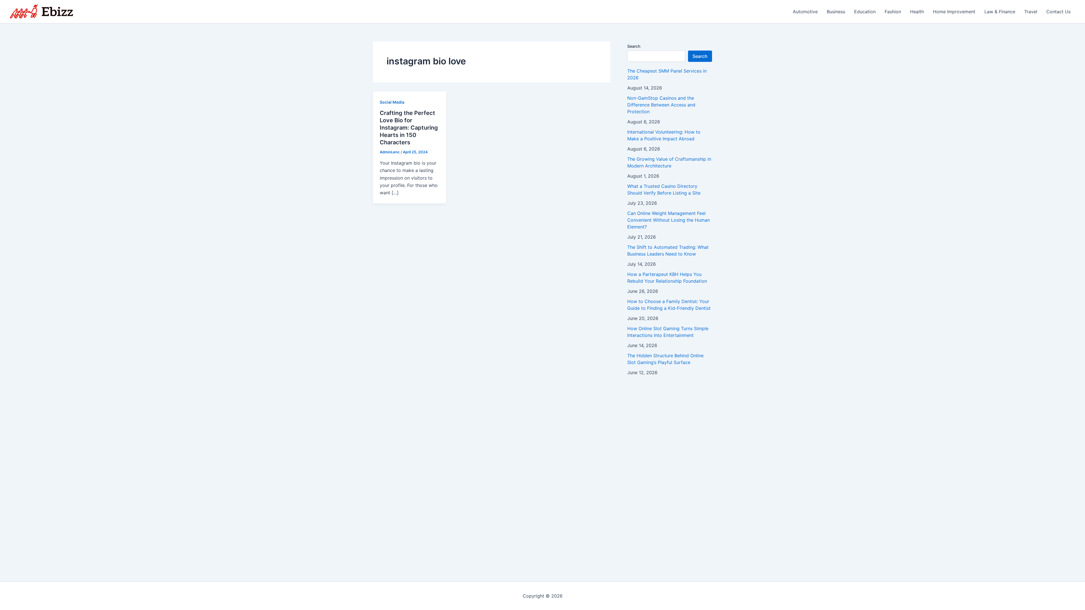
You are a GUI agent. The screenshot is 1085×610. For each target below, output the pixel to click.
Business (836, 11)
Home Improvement (954, 11)
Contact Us (1058, 11)
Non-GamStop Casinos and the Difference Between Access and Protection (661, 104)
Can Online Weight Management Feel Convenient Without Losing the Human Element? (668, 220)
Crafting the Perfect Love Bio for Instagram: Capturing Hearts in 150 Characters (409, 128)
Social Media (392, 102)
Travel (1030, 11)
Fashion (893, 11)
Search (633, 46)
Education (865, 11)
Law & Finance (999, 11)
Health (917, 11)
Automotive (805, 11)
